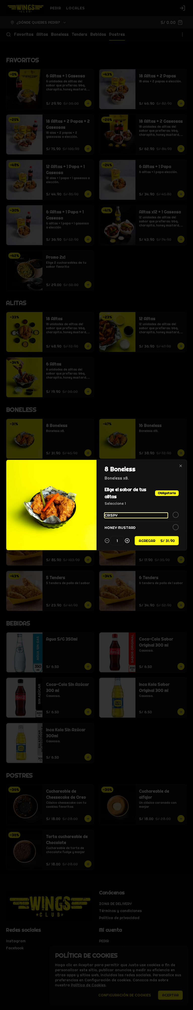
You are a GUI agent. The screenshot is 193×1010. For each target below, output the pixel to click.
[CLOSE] (181, 466)
